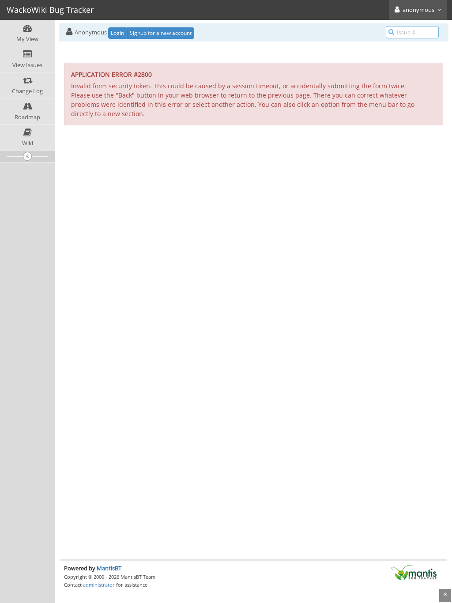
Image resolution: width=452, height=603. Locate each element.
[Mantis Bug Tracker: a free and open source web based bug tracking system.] (414, 572)
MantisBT (109, 568)
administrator (99, 584)
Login (117, 33)
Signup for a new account (161, 33)
